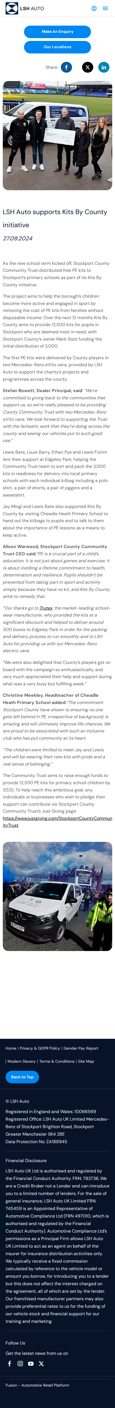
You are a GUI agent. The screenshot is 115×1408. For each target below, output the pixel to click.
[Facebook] (9, 1364)
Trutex (45, 608)
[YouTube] (31, 1364)
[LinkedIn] (103, 67)
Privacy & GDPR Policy (40, 1048)
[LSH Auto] (25, 8)
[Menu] (105, 8)
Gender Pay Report (81, 1048)
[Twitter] (41, 1364)
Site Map (86, 1061)
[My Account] (94, 8)
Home (11, 1048)
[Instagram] (20, 1364)
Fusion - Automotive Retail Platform (37, 1385)
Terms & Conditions (57, 1061)
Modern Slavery (22, 1061)
